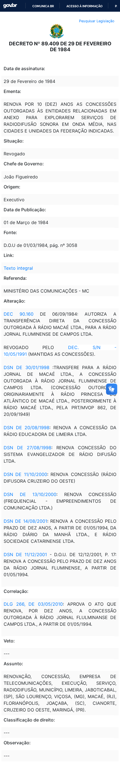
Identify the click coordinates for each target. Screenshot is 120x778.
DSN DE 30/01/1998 (26, 367)
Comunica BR (43, 6)
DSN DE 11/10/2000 (25, 474)
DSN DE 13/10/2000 (30, 494)
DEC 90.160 (18, 314)
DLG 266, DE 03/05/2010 (33, 604)
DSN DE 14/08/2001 (25, 521)
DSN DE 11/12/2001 (25, 554)
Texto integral (18, 268)
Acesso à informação (84, 6)
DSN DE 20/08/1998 (26, 427)
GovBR (10, 5)
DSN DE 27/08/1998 (27, 447)
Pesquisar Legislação (96, 21)
